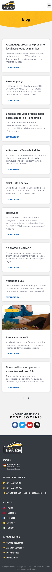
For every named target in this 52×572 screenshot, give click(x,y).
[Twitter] (22, 425)
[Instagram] (37, 425)
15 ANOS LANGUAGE (18, 248)
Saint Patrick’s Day (17, 183)
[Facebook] (15, 425)
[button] (49, 5)
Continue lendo (12, 68)
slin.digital (33, 569)
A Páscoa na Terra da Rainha (23, 150)
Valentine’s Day (15, 280)
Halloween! (12, 212)
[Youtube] (29, 425)
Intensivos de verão (17, 337)
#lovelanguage (14, 81)
